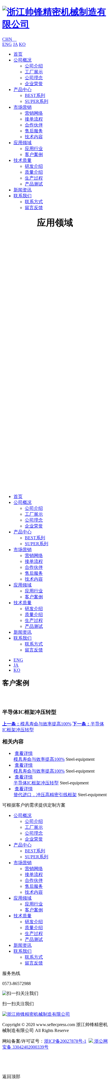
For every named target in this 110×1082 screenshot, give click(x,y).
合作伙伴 (34, 125)
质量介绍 (34, 172)
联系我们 (23, 195)
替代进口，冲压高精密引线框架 (45, 794)
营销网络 (34, 113)
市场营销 (23, 107)
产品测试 (34, 184)
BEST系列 (35, 95)
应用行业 (34, 148)
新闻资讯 (23, 189)
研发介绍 (34, 166)
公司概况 (23, 60)
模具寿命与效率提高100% (36, 723)
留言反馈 (34, 207)
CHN (9, 39)
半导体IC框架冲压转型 (36, 782)
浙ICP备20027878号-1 (65, 1041)
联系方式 (34, 201)
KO (22, 44)
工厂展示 (34, 71)
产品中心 (23, 89)
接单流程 (34, 119)
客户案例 (34, 154)
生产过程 (34, 178)
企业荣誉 (34, 83)
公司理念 (34, 77)
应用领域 (23, 142)
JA (15, 44)
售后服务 (34, 130)
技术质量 (23, 160)
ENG (7, 44)
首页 (18, 54)
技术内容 (34, 136)
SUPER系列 (36, 101)
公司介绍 (34, 66)
